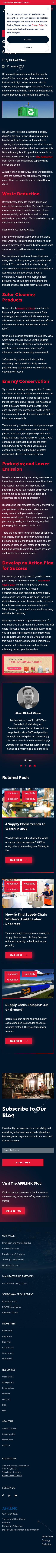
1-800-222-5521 (21, 2)
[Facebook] (3, 1495)
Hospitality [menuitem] (7, 1336)
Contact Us (9, 1458)
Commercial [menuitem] (8, 1347)
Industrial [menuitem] (6, 1342)
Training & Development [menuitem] (13, 1259)
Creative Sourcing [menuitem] (10, 1248)
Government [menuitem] (8, 1353)
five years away (44, 156)
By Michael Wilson (16, 60)
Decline (28, 47)
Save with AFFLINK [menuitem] (10, 1312)
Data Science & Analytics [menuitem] (13, 1254)
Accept (28, 39)
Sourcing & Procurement (17, 1294)
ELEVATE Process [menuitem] (9, 1301)
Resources (9, 1369)
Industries (9, 1323)
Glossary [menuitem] (6, 1399)
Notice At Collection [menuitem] (12, 1526)
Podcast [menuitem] (6, 1393)
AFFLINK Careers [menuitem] (9, 1428)
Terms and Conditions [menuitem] (13, 1519)
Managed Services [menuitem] (10, 1265)
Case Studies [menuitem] (8, 1376)
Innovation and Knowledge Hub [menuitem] (16, 1243)
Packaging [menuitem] (7, 1358)
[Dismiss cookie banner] (38, 9)
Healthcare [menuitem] (7, 1330)
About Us (7, 1421)
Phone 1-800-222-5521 (12, 1476)
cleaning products (25, 308)
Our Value (8, 1235)
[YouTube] (16, 1495)
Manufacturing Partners (18, 1276)
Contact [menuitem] (6, 1445)
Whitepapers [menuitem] (8, 1382)
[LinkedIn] (9, 1495)
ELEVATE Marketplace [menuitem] (11, 1307)
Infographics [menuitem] (8, 1388)
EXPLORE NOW (13, 1210)
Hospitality (12, 793)
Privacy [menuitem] (6, 1522)
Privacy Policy (38, 25)
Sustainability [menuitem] (8, 1434)
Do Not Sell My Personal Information (20, 1529)
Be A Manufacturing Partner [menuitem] (14, 1283)
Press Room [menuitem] (7, 1439)
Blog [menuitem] (4, 1405)
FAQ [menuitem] (4, 1410)
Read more (16, 860)
